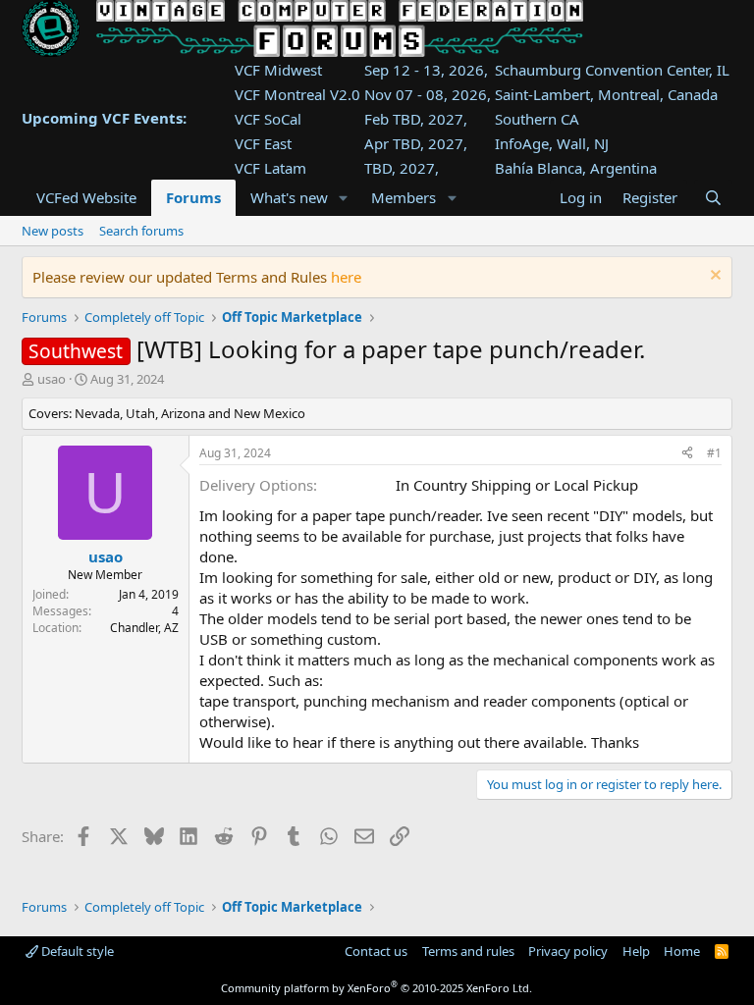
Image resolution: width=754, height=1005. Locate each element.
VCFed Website (86, 197)
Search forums (141, 230)
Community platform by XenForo (376, 987)
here (346, 277)
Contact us (376, 951)
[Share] (687, 454)
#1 (714, 453)
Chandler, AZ (144, 627)
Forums (193, 197)
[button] (342, 198)
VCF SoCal (268, 119)
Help (636, 951)
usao (51, 379)
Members (403, 197)
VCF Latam (270, 168)
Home (682, 951)
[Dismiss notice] (713, 277)
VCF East (263, 143)
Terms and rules (468, 951)
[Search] (713, 198)
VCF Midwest (278, 69)
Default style (76, 951)
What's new (289, 197)
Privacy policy (568, 951)
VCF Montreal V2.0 (297, 94)
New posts (52, 230)
